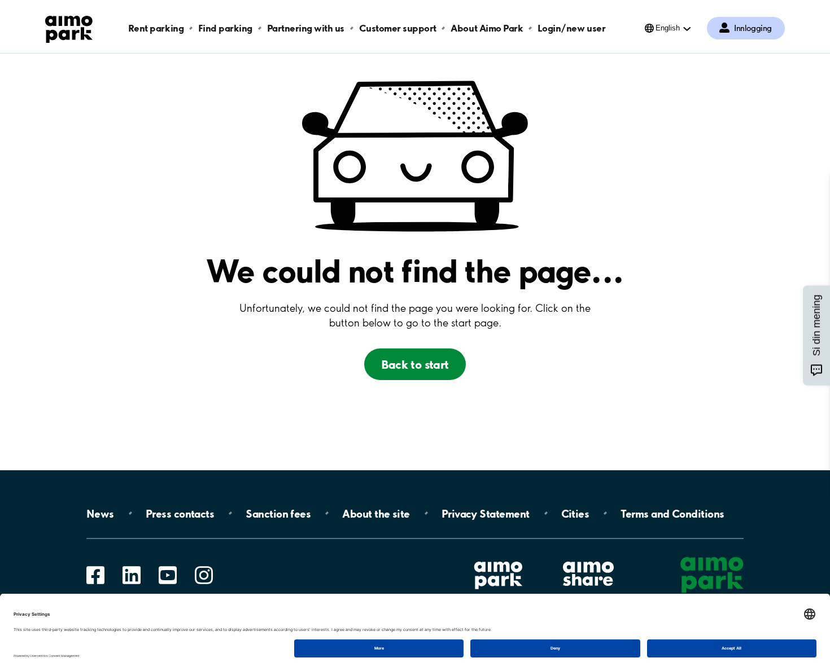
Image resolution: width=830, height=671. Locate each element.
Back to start (414, 364)
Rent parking (156, 28)
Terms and (672, 513)
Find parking (225, 28)
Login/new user (571, 28)
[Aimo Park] (69, 27)
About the (375, 513)
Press (180, 513)
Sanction (278, 513)
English (668, 28)
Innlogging (753, 28)
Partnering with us (305, 28)
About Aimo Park (487, 28)
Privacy (486, 513)
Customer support (397, 28)
